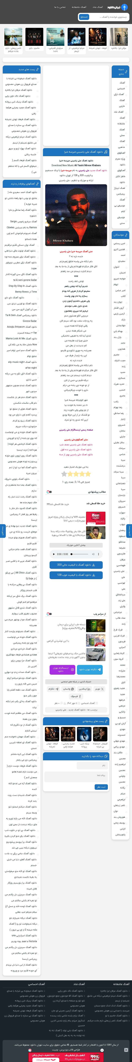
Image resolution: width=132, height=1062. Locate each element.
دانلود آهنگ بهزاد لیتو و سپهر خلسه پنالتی (22, 151)
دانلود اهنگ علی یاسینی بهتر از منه (76, 454)
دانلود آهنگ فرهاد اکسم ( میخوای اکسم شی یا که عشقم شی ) (22, 166)
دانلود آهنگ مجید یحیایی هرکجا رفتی (21, 110)
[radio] (88, 475)
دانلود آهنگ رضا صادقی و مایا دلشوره (23, 213)
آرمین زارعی (119, 313)
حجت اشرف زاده (119, 363)
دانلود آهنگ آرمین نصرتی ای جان (67, 1010)
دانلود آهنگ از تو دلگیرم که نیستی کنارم (23, 727)
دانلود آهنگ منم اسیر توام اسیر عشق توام (22, 353)
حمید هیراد (119, 384)
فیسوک (74, 696)
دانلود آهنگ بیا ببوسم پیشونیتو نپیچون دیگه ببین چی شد (21, 845)
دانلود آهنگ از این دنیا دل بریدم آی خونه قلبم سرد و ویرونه (21, 967)
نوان (116, 811)
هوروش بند (119, 817)
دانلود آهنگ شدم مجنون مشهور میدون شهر (21, 388)
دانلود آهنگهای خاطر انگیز (120, 170)
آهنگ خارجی (122, 103)
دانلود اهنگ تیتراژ (119, 185)
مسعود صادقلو (122, 539)
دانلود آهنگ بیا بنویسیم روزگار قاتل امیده (22, 885)
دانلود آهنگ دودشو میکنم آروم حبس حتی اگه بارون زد (22, 681)
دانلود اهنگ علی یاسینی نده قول (76, 449)
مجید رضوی (119, 688)
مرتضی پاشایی (122, 708)
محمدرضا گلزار (121, 679)
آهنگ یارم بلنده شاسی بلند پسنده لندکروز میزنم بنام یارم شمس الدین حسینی (67, 1020)
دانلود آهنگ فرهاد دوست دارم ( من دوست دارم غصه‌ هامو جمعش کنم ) (22, 771)
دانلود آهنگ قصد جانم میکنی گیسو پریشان (23, 552)
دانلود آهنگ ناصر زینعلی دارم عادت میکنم (108, 1020)
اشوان (116, 267)
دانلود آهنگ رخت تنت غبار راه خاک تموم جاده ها (22, 499)
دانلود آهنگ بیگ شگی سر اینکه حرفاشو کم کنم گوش (22, 599)
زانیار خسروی (121, 422)
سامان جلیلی (122, 433)
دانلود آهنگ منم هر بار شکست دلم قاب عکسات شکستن (22, 400)
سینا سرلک (119, 471)
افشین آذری (119, 249)
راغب (116, 401)
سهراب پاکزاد (122, 515)
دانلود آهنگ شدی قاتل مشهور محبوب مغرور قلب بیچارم (22, 610)
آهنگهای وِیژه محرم (120, 155)
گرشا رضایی (119, 653)
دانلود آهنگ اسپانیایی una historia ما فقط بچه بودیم (24, 938)
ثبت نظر (101, 787)
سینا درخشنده (121, 463)
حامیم (116, 354)
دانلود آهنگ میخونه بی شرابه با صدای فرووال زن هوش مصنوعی (21, 81)
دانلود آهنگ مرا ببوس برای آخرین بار (24, 663)
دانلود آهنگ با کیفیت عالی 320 (74, 565)
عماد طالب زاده (120, 621)
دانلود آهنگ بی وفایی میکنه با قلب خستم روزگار (22, 587)
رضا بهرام (118, 407)
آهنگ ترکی (119, 94)
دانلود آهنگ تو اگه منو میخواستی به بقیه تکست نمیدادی (21, 874)
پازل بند (117, 337)
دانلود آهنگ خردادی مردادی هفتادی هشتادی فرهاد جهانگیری (21, 651)
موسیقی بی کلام (119, 208)
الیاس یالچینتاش (120, 831)
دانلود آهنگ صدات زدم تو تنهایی (20, 672)
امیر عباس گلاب (120, 293)
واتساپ (66, 689)
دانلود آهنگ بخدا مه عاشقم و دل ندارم (21, 488)
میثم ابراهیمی (121, 796)
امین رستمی (119, 243)
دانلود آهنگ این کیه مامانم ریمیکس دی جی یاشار (24, 757)
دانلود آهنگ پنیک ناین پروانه (19, 101)
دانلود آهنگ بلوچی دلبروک (17, 479)
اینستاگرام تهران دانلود (60, 670)
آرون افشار (119, 308)
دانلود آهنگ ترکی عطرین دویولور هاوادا (21, 265)
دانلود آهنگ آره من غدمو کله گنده (23, 786)
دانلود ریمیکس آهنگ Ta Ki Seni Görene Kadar (21, 318)
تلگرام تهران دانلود (88, 669)
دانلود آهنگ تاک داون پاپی (17, 96)
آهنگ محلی (122, 132)
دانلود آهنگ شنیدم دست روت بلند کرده (22, 798)
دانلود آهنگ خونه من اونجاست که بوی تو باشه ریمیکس (22, 640)
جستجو (84, 16)
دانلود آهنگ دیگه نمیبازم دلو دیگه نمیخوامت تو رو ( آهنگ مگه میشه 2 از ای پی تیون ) (23, 924)
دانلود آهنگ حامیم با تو (116, 1015)
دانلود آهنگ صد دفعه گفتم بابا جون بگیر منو (22, 692)
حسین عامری (122, 392)
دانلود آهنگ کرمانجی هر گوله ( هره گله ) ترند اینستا (22, 447)
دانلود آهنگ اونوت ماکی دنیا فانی (20, 250)
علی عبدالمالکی (120, 591)
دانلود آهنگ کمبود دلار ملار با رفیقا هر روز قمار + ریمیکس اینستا (23, 514)
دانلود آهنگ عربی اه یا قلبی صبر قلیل (21, 564)
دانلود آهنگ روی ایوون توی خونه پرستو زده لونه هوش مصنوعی (21, 458)
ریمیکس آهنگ (121, 196)
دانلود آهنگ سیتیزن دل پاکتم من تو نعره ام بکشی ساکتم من (21, 897)
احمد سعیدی (121, 258)
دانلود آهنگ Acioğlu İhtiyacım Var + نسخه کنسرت (22, 329)
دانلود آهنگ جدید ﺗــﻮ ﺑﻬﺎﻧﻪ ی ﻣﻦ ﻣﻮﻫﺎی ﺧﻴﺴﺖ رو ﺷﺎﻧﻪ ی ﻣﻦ (21, 529)
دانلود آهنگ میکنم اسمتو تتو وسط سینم (23, 809)
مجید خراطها (122, 697)
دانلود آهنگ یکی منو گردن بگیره (20, 836)
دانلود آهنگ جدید (98, 170)
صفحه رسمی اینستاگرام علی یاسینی (76, 429)
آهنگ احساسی (88, 703)
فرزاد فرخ (118, 629)
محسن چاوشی (122, 773)
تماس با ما (60, 7)
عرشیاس (118, 612)
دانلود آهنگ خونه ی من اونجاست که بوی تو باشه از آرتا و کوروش (21, 435)
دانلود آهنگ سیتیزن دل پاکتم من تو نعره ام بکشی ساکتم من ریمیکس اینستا (21, 953)
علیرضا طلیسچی (121, 550)
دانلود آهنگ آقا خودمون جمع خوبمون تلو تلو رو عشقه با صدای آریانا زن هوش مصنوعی (66, 1000)
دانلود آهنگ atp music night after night (22, 365)
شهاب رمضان (122, 527)
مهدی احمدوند (121, 732)
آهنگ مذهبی (121, 144)
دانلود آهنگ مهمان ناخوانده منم (20, 736)
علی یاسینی (84, 170)
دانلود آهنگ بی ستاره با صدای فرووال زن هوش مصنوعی (22, 128)
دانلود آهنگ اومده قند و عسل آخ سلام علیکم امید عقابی (21, 909)
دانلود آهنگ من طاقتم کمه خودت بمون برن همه (21, 716)
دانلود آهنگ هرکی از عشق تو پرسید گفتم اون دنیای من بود (23, 411)
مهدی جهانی (119, 741)
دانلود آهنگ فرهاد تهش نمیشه (20, 119)
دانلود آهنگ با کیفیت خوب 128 (74, 575)
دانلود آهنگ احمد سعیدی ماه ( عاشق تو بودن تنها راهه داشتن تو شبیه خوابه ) (21, 198)
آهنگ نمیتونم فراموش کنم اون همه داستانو (22, 236)
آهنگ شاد (98, 7)
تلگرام (51, 689)
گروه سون (118, 659)
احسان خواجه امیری (120, 275)
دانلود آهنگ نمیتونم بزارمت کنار (20, 631)
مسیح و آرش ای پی (120, 720)
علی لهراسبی (121, 580)
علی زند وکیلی (121, 603)
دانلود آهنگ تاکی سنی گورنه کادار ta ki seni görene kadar (21, 277)
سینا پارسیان (121, 492)
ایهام (116, 284)
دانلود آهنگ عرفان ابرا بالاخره (18, 90)
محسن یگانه (122, 784)
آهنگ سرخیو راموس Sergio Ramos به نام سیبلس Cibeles (22, 224)
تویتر (97, 689)
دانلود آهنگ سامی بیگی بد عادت (20, 853)
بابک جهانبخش (120, 322)
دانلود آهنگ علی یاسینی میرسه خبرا (83, 152)
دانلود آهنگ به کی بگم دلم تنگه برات (21, 704)
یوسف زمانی (119, 822)
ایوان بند (118, 302)
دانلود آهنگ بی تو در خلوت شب (20, 830)
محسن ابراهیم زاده (120, 761)
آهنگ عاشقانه (79, 7)
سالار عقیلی (119, 442)
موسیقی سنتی (121, 220)
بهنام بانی (118, 331)
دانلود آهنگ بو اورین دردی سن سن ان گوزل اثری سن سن (22, 306)
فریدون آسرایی (121, 644)
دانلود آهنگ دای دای (14, 297)
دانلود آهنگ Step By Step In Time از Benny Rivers (23, 289)
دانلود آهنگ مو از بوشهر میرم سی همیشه (21, 622)
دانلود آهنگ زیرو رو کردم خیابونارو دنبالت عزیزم (25, 423)
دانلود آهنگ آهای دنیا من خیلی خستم (22, 862)
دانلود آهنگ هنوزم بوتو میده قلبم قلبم (23, 540)
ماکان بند (118, 752)
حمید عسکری (121, 375)
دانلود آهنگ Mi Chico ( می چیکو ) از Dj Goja (21, 575)
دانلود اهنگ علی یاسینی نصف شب (76, 444)
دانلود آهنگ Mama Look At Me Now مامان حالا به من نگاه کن (21, 341)
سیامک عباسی (122, 451)
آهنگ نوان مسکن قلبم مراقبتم (19, 245)
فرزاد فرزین (119, 635)
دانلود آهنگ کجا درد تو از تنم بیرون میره (23, 470)
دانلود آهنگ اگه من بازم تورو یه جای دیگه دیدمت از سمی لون (21, 821)
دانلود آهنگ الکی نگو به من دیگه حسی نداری (21, 376)
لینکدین (83, 689)
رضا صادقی (119, 413)
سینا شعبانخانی (120, 480)
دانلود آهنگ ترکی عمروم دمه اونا (20, 256)
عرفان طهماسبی (121, 562)
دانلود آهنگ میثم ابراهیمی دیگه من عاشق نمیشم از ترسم (21, 139)
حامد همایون (121, 346)
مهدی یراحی (119, 746)
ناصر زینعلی (119, 805)
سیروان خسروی (121, 504)
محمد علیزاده (122, 668)
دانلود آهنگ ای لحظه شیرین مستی (23, 745)
